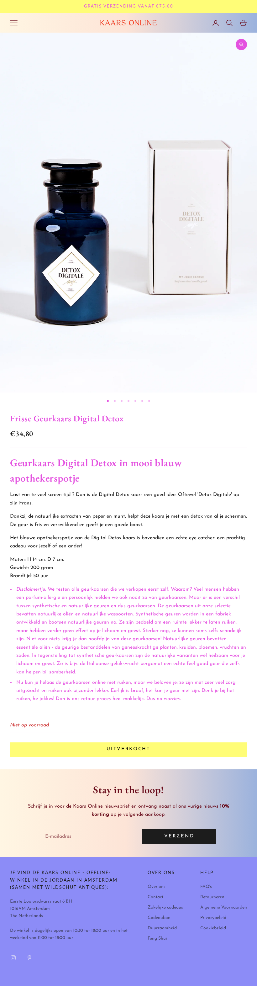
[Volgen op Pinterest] (29, 958)
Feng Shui (157, 938)
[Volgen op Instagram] (13, 958)
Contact (155, 897)
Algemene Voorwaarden (223, 907)
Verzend (179, 836)
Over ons (156, 886)
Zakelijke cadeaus (165, 907)
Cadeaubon (159, 917)
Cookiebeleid (213, 928)
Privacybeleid (213, 917)
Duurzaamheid (162, 928)
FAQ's (206, 886)
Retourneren (212, 897)
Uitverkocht (128, 749)
